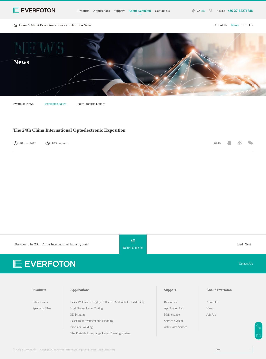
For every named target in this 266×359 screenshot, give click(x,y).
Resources (170, 302)
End (240, 244)
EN (203, 10)
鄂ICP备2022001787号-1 (25, 349)
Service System (173, 320)
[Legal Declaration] (106, 349)
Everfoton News (23, 103)
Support (119, 10)
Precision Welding (81, 327)
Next (248, 244)
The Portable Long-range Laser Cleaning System (100, 333)
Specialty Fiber (42, 308)
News (61, 25)
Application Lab (174, 308)
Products (83, 10)
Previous (20, 244)
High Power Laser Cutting (86, 308)
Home (23, 25)
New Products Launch (91, 103)
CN (199, 10)
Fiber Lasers (40, 302)
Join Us (247, 25)
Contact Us (162, 10)
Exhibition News (55, 103)
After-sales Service (175, 327)
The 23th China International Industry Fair (58, 244)
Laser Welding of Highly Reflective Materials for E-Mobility (107, 302)
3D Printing (77, 314)
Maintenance (172, 314)
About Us (220, 25)
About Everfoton (140, 10)
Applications (101, 10)
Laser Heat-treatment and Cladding (91, 320)
